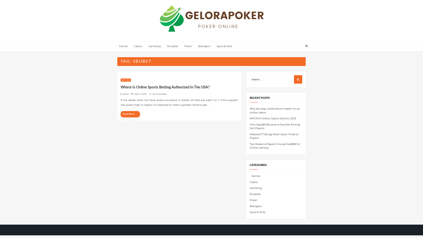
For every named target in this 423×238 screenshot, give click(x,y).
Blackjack (204, 46)
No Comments (160, 94)
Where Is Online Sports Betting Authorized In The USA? (165, 87)
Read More (129, 114)
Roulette (172, 46)
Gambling (155, 46)
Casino (138, 46)
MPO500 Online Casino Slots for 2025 (273, 118)
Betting (126, 80)
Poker (188, 46)
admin (126, 94)
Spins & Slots (224, 46)
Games (123, 46)
